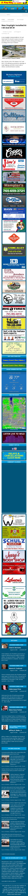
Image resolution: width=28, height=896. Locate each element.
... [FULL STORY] (10, 681)
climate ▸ (14, 391)
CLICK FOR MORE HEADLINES (8, 854)
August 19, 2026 (13, 732)
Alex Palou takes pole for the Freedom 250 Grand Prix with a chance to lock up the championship (13, 788)
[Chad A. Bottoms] (5, 646)
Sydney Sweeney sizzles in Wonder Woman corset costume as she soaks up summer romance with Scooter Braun (14, 770)
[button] (26, 11)
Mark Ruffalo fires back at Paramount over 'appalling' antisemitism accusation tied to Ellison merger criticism (13, 836)
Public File (22, 891)
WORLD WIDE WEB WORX (14, 894)
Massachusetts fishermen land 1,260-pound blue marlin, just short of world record (13, 818)
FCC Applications (9, 892)
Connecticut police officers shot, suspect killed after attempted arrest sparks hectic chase (14, 753)
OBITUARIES (14, 640)
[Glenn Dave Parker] (5, 708)
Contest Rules (14, 891)
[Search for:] (14, 14)
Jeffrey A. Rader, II (17, 728)
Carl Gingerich (17, 31)
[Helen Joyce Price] (5, 687)
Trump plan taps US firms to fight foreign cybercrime (14, 803)
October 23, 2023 (7, 31)
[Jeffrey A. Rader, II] (5, 727)
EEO (3, 892)
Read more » (13, 764)
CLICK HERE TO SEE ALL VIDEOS (9, 881)
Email (21, 887)
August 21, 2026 (13, 670)
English (17, 1)
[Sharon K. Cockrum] (5, 666)
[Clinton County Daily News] (14, 7)
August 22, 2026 (13, 650)
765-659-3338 (15, 887)
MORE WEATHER (14, 429)
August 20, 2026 (13, 712)
